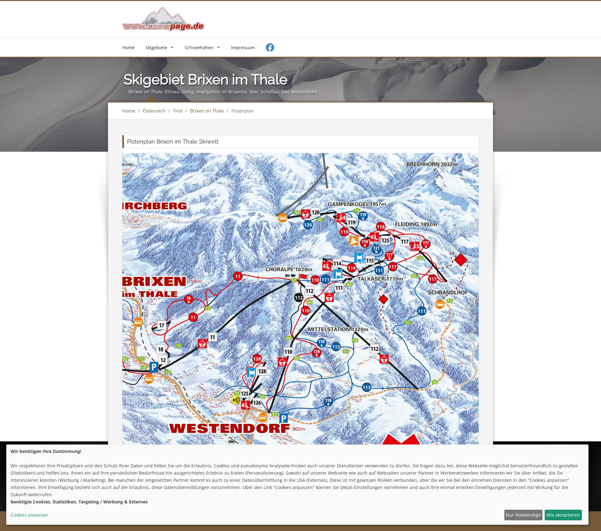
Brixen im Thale (207, 111)
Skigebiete (156, 47)
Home (128, 47)
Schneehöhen (199, 47)
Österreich (154, 111)
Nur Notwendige (523, 515)
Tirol (177, 111)
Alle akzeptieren (563, 515)
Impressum (243, 47)
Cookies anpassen (29, 515)
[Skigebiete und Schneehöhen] (163, 19)
